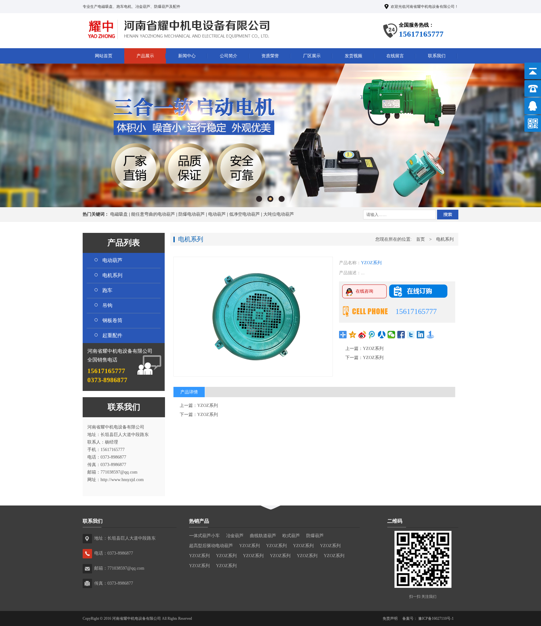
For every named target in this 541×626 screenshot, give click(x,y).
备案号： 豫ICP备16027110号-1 (428, 618)
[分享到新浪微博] (362, 334)
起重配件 (112, 335)
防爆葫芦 (315, 535)
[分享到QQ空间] (353, 334)
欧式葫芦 (291, 535)
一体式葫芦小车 (204, 535)
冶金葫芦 (235, 535)
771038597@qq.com (118, 472)
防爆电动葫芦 (191, 214)
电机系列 (112, 275)
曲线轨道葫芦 (263, 535)
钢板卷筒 (112, 320)
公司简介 (228, 56)
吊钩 (107, 305)
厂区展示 (312, 56)
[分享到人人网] (382, 334)
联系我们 (437, 56)
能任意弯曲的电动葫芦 (153, 214)
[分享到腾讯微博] (372, 334)
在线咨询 (364, 291)
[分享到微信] (391, 334)
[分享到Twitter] (411, 334)
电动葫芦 (217, 214)
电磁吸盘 (119, 214)
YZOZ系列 (373, 348)
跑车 (107, 290)
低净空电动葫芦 (244, 214)
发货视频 (353, 56)
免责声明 (390, 618)
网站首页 (103, 56)
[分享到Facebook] (401, 334)
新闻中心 (187, 56)
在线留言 (395, 56)
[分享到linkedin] (421, 334)
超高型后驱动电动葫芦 (211, 545)
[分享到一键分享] (430, 334)
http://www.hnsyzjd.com (122, 479)
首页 (420, 239)
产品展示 (145, 56)
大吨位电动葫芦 (278, 214)
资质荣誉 (270, 56)
